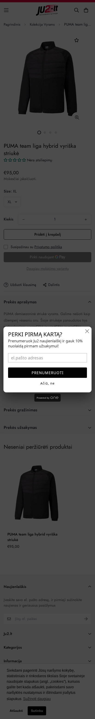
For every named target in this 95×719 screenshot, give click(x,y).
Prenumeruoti (47, 372)
